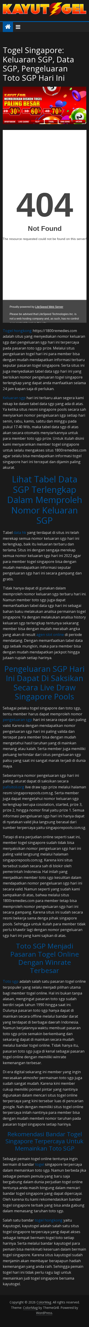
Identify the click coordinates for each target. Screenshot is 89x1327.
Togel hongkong (17, 330)
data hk (19, 532)
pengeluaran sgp (17, 719)
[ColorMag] (8, 27)
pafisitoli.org (13, 786)
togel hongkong (49, 1220)
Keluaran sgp (14, 397)
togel (39, 1164)
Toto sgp (10, 981)
